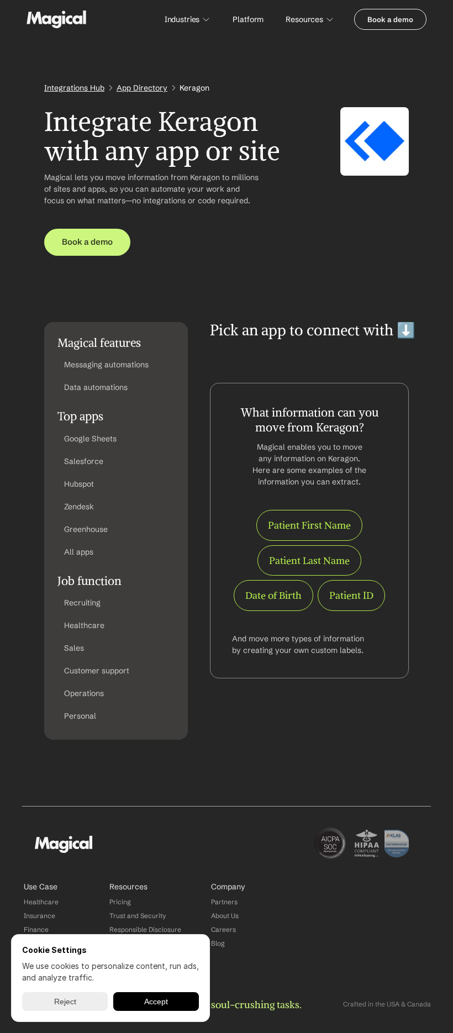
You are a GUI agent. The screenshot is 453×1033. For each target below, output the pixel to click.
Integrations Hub (74, 88)
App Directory (142, 88)
